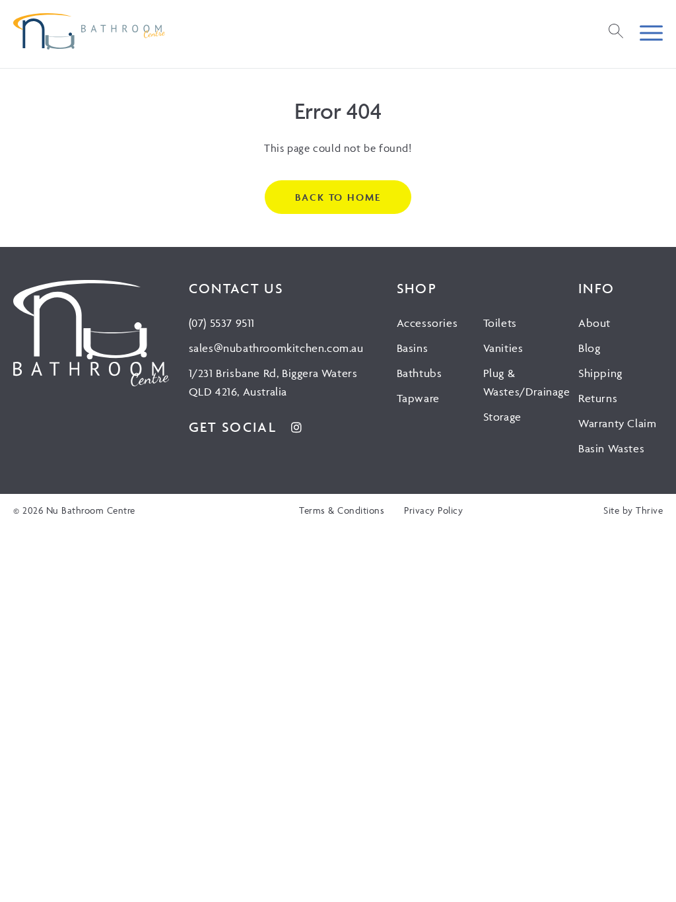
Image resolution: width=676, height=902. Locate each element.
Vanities (503, 348)
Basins (412, 348)
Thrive (649, 510)
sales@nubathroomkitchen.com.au (276, 348)
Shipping (600, 373)
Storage (502, 416)
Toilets (500, 323)
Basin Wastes (611, 448)
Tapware (418, 398)
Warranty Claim (617, 423)
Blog (589, 348)
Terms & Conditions (341, 510)
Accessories (427, 323)
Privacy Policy (433, 510)
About (594, 323)
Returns (597, 398)
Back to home (338, 197)
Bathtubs (419, 373)
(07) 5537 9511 (222, 323)
